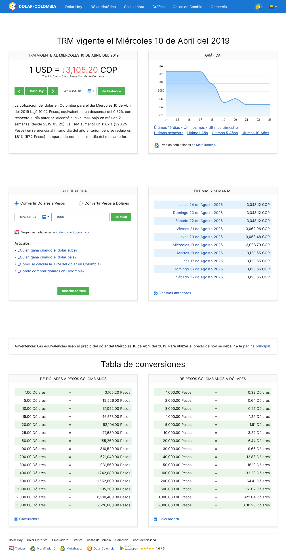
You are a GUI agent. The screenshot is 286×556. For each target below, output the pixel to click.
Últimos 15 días (167, 127)
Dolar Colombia (104, 548)
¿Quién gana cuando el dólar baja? (47, 257)
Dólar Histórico (103, 6)
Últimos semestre (168, 133)
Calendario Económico (72, 232)
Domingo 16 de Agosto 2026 (198, 269)
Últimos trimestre (223, 127)
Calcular (120, 217)
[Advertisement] (143, 24)
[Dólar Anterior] (19, 91)
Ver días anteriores (174, 293)
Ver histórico (111, 91)
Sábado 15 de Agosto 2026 (199, 277)
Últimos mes (194, 127)
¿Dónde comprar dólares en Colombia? (51, 271)
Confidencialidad (144, 540)
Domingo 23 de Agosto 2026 (198, 212)
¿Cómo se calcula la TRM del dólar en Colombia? (59, 264)
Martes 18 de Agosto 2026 (200, 253)
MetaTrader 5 (206, 145)
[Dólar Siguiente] (53, 91)
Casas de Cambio (187, 6)
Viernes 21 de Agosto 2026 (200, 228)
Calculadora (134, 6)
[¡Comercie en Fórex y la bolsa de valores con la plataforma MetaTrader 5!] (258, 7)
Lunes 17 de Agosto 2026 (201, 261)
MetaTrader (74, 548)
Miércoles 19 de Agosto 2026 (198, 245)
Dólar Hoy (73, 6)
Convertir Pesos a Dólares (106, 203)
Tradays (20, 548)
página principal (256, 346)
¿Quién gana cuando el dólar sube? (47, 250)
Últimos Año (197, 133)
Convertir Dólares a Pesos (42, 203)
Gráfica (158, 6)
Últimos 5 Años (225, 133)
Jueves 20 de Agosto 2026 (200, 237)
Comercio (219, 6)
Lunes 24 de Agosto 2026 (201, 204)
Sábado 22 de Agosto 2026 (199, 220)
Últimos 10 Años (255, 133)
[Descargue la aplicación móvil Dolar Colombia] (129, 548)
